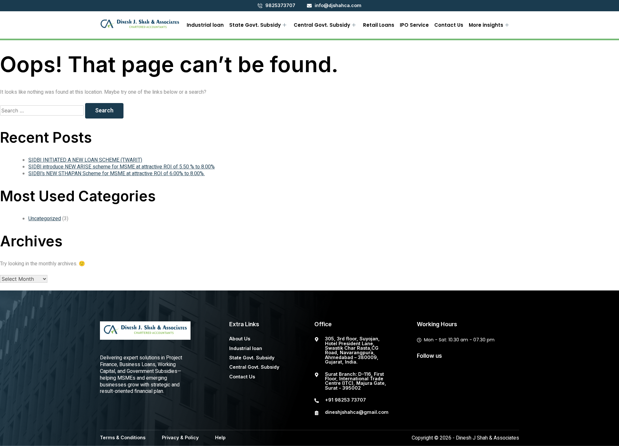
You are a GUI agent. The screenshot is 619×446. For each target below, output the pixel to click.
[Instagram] (465, 376)
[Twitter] (445, 376)
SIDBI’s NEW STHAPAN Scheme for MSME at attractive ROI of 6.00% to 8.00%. (116, 173)
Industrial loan (205, 25)
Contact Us (448, 25)
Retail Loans (378, 25)
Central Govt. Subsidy (322, 25)
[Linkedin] (486, 376)
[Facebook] (425, 376)
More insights (486, 25)
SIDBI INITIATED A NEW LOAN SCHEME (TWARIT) (85, 160)
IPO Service (414, 25)
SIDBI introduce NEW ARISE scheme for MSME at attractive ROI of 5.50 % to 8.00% (121, 167)
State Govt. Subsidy (255, 25)
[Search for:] (42, 111)
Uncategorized (44, 219)
